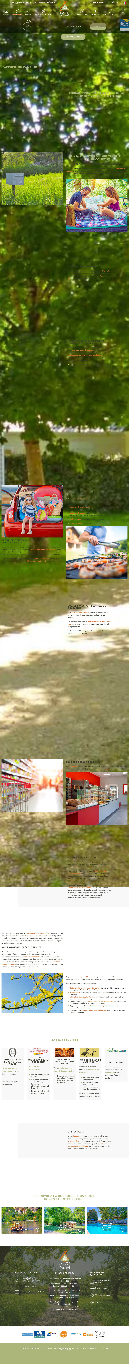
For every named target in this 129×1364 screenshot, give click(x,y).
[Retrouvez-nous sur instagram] (116, 3)
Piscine (28, 15)
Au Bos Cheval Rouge (43, 15)
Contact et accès (111, 15)
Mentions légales (89, 1348)
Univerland (110, 1073)
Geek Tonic (76, 1348)
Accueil (6, 15)
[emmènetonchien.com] (89, 1334)
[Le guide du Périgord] (64, 1334)
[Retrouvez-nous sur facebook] (113, 3)
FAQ (123, 15)
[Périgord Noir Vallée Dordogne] (77, 1334)
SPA (28, 26)
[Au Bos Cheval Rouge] (101, 1334)
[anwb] (52, 1334)
